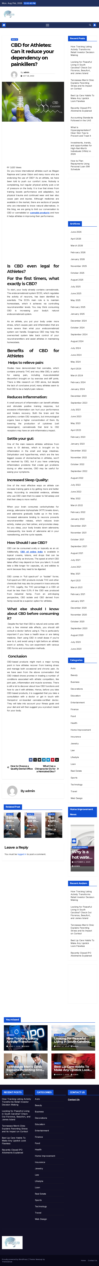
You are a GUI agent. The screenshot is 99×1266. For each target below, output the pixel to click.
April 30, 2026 (63, 1046)
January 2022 (78, 519)
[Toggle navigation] (47, 25)
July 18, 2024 (81, 862)
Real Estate (76, 771)
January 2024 (78, 389)
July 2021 (75, 560)
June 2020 (76, 649)
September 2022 (79, 471)
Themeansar (7, 1262)
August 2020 (77, 635)
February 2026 (78, 252)
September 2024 (79, 334)
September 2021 (79, 546)
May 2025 (76, 300)
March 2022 (77, 505)
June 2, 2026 (15, 1046)
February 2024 (78, 382)
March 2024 (77, 375)
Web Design (76, 798)
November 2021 (79, 532)
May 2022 (76, 498)
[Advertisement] (45, 143)
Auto (73, 668)
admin (26, 72)
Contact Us (74, 1099)
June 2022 (76, 491)
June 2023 (76, 416)
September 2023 (79, 402)
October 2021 (77, 539)
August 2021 (77, 553)
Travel (74, 791)
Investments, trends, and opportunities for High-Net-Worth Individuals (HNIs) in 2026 (81, 148)
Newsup (39, 1259)
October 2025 (77, 273)
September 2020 (79, 628)
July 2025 (76, 286)
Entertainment (78, 702)
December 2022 (79, 450)
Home (83, 1260)
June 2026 (76, 232)
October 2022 (77, 464)
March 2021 (76, 587)
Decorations (77, 689)
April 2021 (76, 580)
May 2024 (76, 361)
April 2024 (76, 368)
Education (76, 695)
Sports (74, 777)
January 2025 (78, 314)
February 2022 (78, 512)
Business (75, 682)
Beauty (74, 675)
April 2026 (76, 238)
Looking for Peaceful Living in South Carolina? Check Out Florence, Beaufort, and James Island (81, 68)
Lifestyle (75, 757)
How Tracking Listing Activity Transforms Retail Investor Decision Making (16, 1102)
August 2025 (77, 279)
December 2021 (78, 526)
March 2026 (77, 245)
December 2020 (79, 608)
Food (73, 716)
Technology (76, 784)
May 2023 (76, 423)
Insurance (76, 736)
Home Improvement (81, 730)
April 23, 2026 (15, 1075)
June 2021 (76, 567)
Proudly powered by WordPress (15, 1259)
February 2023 (78, 437)
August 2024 (77, 341)
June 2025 (76, 293)
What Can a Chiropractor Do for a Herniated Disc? (45, 769)
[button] (90, 25)
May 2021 (75, 573)
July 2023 (76, 409)
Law (73, 750)
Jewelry (75, 743)
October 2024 (78, 327)
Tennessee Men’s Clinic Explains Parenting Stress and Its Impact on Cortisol (15, 1129)
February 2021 (78, 594)
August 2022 (77, 478)
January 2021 (77, 601)
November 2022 (79, 457)
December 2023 (79, 396)
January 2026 (78, 259)
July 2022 (76, 485)
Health (14, 39)
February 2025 (78, 307)
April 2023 (76, 430)
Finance (75, 709)
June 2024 (76, 355)
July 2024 (76, 348)
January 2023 (78, 444)
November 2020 (79, 614)
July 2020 (76, 642)
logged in (22, 854)
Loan (73, 764)
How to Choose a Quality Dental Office (22, 767)
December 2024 (79, 320)
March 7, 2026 (63, 1075)
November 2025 (79, 266)
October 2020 (77, 621)
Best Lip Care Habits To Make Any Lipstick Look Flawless (82, 98)
